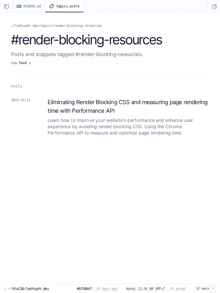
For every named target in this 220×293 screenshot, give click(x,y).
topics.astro (67, 6)
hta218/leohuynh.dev (30, 289)
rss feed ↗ (20, 63)
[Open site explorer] (6, 6)
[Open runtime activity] (213, 6)
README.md (32, 6)
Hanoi (155, 289)
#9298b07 (97, 289)
